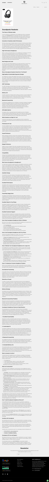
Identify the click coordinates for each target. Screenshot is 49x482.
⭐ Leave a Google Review (6, 463)
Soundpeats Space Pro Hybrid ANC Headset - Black (7, 21)
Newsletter (6, 407)
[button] (4, 2)
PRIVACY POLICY (19, 462)
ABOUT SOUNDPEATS (20, 459)
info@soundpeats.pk (37, 468)
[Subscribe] (31, 454)
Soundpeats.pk (8, 225)
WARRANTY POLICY (20, 463)
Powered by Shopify (10, 480)
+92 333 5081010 (37, 470)
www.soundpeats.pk (14, 431)
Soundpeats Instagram (12, 433)
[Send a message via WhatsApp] (48, 481)
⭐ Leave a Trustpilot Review (6, 470)
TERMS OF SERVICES (20, 466)
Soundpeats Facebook (12, 432)
